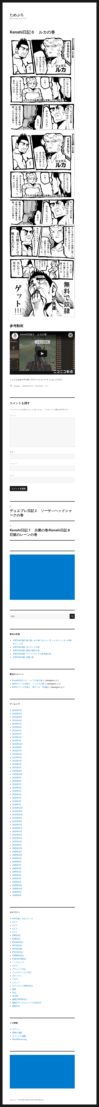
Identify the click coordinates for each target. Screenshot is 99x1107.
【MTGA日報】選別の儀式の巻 (26, 650)
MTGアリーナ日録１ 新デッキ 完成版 (30, 687)
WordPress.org (19, 1039)
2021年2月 (16, 801)
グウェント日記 (19, 969)
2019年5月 (16, 872)
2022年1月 (16, 767)
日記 (14, 992)
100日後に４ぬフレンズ (22, 918)
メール (13, 463)
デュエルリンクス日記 (22, 972)
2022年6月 (17, 754)
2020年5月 (17, 831)
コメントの (19, 1036)
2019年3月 (16, 878)
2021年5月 (16, 791)
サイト (12, 475)
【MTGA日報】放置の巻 (23, 657)
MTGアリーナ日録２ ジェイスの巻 (28, 683)
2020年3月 (17, 838)
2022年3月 (17, 761)
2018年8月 (17, 895)
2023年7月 (17, 723)
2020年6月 (17, 828)
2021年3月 (16, 798)
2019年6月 (16, 868)
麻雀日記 (16, 1006)
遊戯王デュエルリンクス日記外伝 (26, 1002)
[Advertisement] (42, 577)
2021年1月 (16, 804)
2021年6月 (16, 787)
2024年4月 (17, 720)
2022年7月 (17, 750)
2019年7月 (16, 865)
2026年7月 (17, 710)
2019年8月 (16, 861)
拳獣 (14, 989)
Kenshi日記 (39, 386)
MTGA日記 (17, 945)
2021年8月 (16, 781)
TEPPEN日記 (18, 955)
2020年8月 (17, 821)
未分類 (15, 996)
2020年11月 (17, 811)
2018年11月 (17, 885)
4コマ (14, 928)
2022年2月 (17, 764)
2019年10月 (17, 855)
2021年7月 (16, 784)
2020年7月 (17, 824)
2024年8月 (17, 717)
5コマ (14, 932)
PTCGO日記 (17, 952)
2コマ (14, 922)
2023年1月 (16, 740)
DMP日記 (16, 935)
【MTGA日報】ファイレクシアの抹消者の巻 (31, 654)
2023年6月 (17, 727)
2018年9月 (17, 892)
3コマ (14, 925)
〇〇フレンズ (18, 962)
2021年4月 (16, 794)
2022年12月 (17, 744)
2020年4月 (17, 835)
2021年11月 (17, 771)
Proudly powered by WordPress (30, 1100)
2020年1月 (17, 845)
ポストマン (17, 975)
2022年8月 (17, 747)
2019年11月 (17, 851)
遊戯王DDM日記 (19, 999)
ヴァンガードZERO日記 (22, 986)
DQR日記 (16, 938)
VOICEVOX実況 (19, 959)
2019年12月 (17, 848)
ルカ (46, 386)
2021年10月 (17, 774)
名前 (12, 452)
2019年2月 (16, 882)
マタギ (15, 979)
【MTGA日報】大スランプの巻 (26, 647)
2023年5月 (17, 730)
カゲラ (15, 965)
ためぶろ (17, 14)
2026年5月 (17, 713)
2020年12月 (17, 808)
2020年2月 (17, 841)
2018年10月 (17, 888)
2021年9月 (16, 777)
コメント (13, 415)
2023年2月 (17, 737)
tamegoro (17, 386)
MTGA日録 (17, 949)
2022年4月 (17, 757)
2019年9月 (16, 858)
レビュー (16, 982)
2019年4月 (16, 875)
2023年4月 (17, 734)
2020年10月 (17, 814)
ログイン (16, 1029)
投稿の (17, 1032)
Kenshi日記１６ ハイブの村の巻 (27, 680)
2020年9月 (17, 818)
